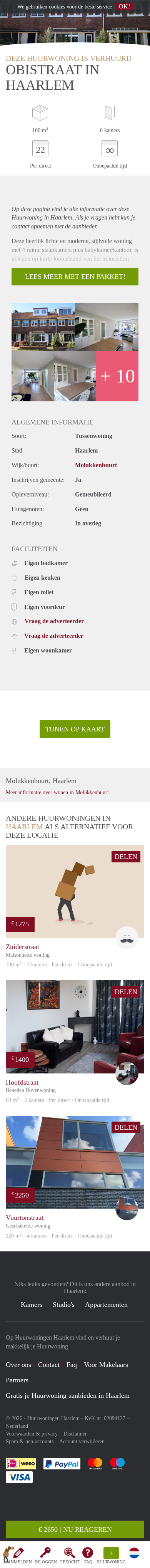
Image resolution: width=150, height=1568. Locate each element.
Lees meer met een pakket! (75, 276)
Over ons (18, 1364)
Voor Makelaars (106, 1364)
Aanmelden (18, 1562)
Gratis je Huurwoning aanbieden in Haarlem (68, 1395)
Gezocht (70, 1562)
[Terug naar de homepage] (8, 1556)
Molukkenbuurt (96, 465)
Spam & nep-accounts (29, 1441)
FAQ (88, 1562)
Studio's (64, 1304)
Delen (126, 856)
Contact (49, 1364)
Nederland (17, 1426)
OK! (124, 6)
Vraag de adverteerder (54, 621)
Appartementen (106, 1304)
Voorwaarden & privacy (32, 1434)
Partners (17, 1380)
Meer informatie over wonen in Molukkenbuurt (57, 792)
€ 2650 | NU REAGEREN (75, 1529)
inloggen (46, 1562)
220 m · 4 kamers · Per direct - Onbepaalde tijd (59, 1236)
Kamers (31, 1304)
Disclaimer (75, 1434)
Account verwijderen (82, 1441)
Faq (72, 1364)
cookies (57, 7)
